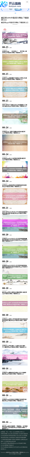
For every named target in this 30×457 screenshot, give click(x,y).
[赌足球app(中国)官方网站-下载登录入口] (11, 4)
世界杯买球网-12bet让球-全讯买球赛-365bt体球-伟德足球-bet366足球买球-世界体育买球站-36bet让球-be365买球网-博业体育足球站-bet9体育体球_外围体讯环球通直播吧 (14, 435)
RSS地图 (13, 453)
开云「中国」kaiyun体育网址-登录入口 (15, 431)
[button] (28, 9)
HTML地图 (18, 453)
